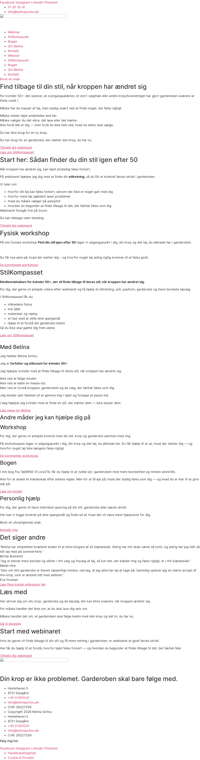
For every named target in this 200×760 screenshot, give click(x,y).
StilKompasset (18, 37)
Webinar (14, 32)
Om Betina (15, 46)
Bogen (12, 41)
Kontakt (13, 51)
